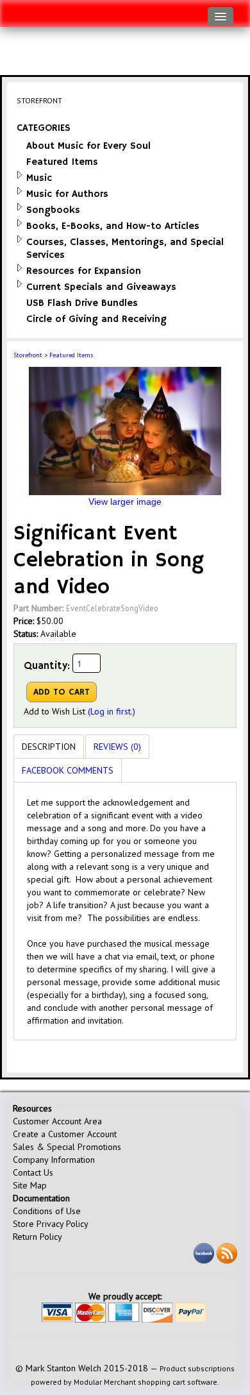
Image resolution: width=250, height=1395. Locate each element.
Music (39, 178)
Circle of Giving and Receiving (96, 319)
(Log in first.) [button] (111, 711)
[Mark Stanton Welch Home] (16, 10)
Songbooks (53, 210)
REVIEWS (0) (117, 746)
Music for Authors (67, 194)
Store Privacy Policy (50, 1224)
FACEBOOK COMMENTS (67, 770)
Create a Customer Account (65, 1134)
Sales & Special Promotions (67, 1147)
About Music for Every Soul (88, 146)
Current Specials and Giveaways (101, 287)
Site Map (30, 1185)
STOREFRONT (39, 100)
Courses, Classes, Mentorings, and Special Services (125, 248)
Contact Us (33, 1172)
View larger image (125, 501)
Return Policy (37, 1236)
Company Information (54, 1159)
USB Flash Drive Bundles (82, 303)
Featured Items (62, 162)
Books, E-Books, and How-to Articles (112, 226)
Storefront (27, 355)
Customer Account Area (57, 1121)
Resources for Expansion (83, 271)
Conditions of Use (47, 1211)
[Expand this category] (19, 174)
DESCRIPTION (49, 746)
